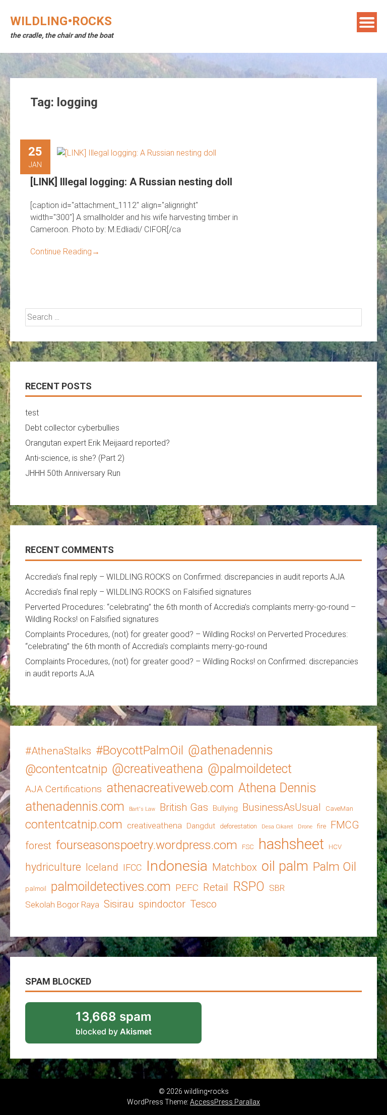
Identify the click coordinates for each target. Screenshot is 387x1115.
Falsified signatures (217, 592)
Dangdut (200, 825)
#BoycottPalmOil (139, 750)
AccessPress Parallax (225, 1102)
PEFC (187, 887)
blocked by (127, 1026)
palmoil (35, 888)
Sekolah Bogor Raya (62, 904)
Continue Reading (65, 251)
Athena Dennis (277, 788)
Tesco (203, 904)
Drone (305, 826)
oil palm (285, 866)
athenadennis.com (74, 806)
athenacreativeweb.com (170, 788)
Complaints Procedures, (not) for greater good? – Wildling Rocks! (140, 634)
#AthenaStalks (58, 751)
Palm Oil (334, 866)
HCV (335, 847)
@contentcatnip (66, 769)
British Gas (184, 807)
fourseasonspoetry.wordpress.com (146, 845)
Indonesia (177, 866)
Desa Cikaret (277, 826)
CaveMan (339, 808)
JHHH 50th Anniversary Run (72, 473)
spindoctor (162, 904)
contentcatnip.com (73, 824)
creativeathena (154, 825)
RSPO (249, 886)
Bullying (225, 808)
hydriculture (53, 867)
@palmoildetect (250, 768)
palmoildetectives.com (111, 886)
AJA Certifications (63, 789)
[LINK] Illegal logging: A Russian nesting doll (131, 182)
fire (321, 826)
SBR (277, 888)
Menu (367, 22)
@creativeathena (157, 768)
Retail (215, 887)
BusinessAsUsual (281, 807)
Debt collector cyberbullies (72, 428)
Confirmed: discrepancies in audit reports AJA (264, 577)
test (32, 412)
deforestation (238, 826)
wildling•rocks (61, 21)
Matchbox (234, 867)
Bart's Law (142, 809)
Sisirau (119, 904)
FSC (248, 847)
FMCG (345, 825)
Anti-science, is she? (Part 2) (74, 458)
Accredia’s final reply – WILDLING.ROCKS (97, 577)
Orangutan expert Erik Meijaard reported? (97, 443)
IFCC (132, 867)
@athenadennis (230, 750)
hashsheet (291, 844)
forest (38, 846)
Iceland (102, 867)
